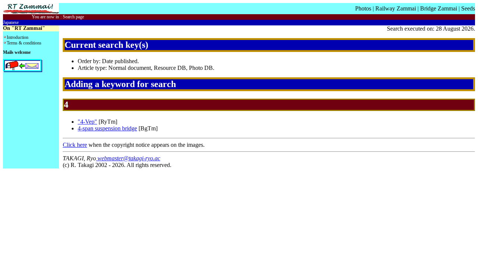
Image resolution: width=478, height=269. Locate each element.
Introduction (17, 37)
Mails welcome (17, 52)
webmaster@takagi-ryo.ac (128, 158)
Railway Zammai (395, 8)
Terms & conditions (24, 43)
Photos (363, 8)
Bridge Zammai (438, 8)
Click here (75, 145)
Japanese (11, 22)
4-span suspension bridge (107, 128)
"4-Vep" (87, 121)
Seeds (468, 8)
